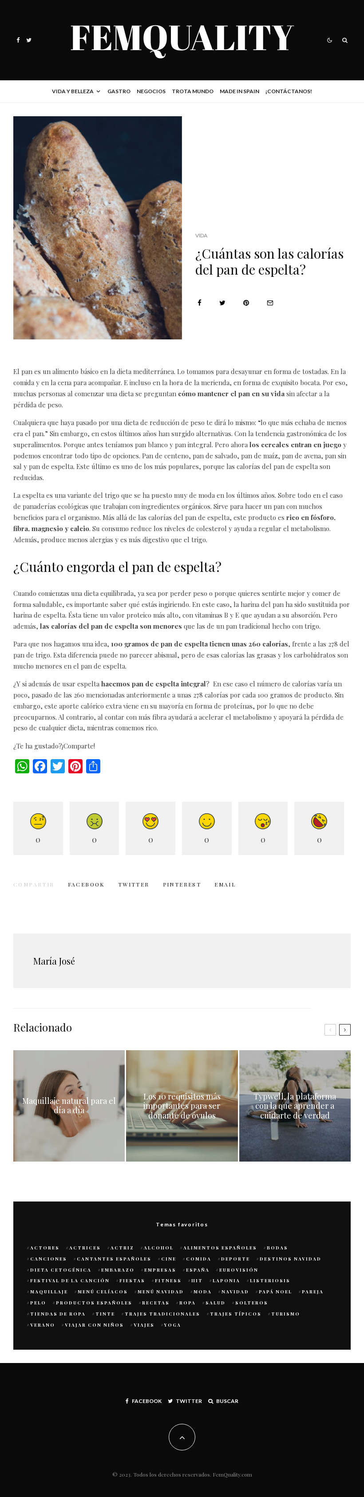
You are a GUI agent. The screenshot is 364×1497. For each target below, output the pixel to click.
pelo (38, 1303)
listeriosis (270, 1280)
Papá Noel (275, 1291)
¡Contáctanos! (288, 91)
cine (168, 1259)
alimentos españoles (220, 1248)
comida (198, 1259)
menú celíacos (103, 1291)
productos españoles (94, 1303)
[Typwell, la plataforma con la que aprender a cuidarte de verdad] (295, 1106)
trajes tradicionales (162, 1314)
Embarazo (118, 1270)
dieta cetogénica (60, 1270)
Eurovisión (238, 1270)
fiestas (132, 1280)
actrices (85, 1248)
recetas (156, 1303)
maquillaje (49, 1291)
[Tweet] (222, 302)
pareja (313, 1291)
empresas (160, 1270)
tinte (105, 1314)
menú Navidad (161, 1291)
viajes (144, 1325)
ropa (187, 1303)
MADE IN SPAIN (239, 91)
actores (44, 1248)
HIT (197, 1280)
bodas (277, 1248)
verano (42, 1325)
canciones (48, 1259)
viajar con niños (94, 1325)
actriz (122, 1248)
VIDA (201, 235)
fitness (168, 1280)
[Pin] (246, 302)
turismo (285, 1314)
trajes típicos (235, 1314)
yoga (172, 1325)
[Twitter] (29, 40)
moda (203, 1291)
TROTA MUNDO (193, 91)
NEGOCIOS (151, 91)
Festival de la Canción (70, 1280)
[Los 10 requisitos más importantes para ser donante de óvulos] (181, 1106)
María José (54, 961)
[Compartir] (200, 302)
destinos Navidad (290, 1259)
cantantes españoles (114, 1259)
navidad (235, 1291)
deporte (235, 1259)
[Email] (270, 302)
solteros (251, 1303)
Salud (216, 1303)
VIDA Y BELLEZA (73, 91)
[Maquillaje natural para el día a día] (69, 1106)
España (198, 1270)
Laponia (226, 1280)
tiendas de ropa (58, 1314)
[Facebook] (18, 40)
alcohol (159, 1248)
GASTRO (119, 91)
